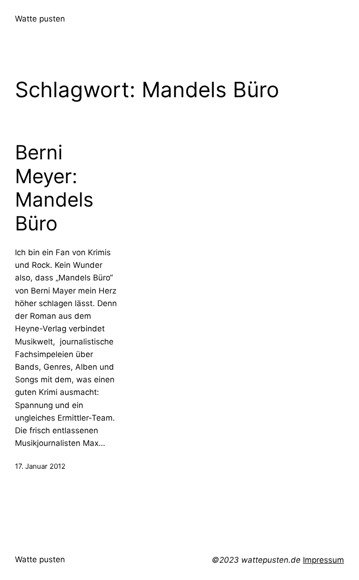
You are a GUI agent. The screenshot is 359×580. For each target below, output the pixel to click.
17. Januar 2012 (40, 466)
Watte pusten (40, 18)
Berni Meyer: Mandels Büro (54, 188)
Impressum (323, 560)
